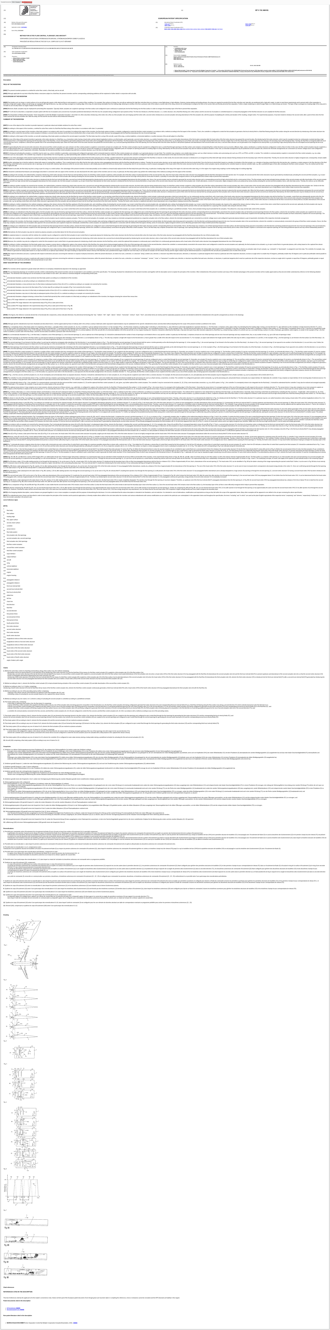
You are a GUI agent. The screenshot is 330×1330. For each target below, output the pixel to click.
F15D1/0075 (208, 29)
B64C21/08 (167, 25)
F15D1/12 (167, 24)
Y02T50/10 (220, 29)
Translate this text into (6, 2)
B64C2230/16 (201, 29)
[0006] (75, 1323)
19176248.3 (24, 27)
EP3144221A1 (11, 1308)
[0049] (22, 1309)
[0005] (18, 1308)
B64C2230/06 (186, 29)
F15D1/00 (247, 25)
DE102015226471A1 (13, 1309)
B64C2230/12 (193, 29)
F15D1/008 (173, 29)
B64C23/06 (248, 24)
